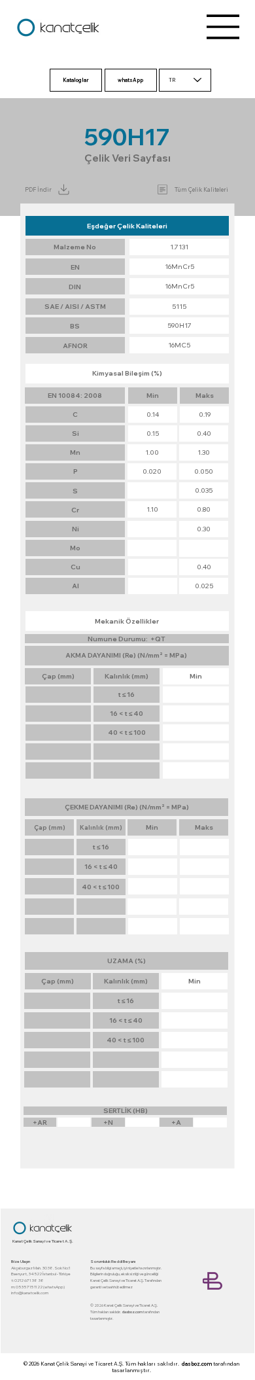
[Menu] (224, 26)
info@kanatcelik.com (29, 1293)
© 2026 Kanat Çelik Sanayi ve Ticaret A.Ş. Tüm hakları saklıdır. (103, 1363)
